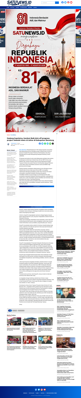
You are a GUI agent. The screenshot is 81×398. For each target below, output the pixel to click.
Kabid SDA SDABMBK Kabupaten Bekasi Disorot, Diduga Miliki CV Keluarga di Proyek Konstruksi (65, 259)
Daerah (17, 7)
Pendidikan (13, 135)
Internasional (23, 7)
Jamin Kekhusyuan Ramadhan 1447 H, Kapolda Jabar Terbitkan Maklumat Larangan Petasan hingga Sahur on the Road (65, 378)
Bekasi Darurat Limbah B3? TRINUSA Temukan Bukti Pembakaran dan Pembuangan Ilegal (66, 252)
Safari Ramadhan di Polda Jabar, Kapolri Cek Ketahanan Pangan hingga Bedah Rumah (64, 357)
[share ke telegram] (48, 144)
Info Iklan (31, 393)
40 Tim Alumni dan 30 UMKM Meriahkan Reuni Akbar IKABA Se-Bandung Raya (65, 301)
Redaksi (25, 393)
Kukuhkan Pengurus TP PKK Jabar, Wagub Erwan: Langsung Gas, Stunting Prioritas (65, 315)
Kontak (42, 393)
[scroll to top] (77, 396)
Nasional (12, 7)
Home (8, 7)
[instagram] (68, 3)
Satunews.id (13, 143)
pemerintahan (21, 310)
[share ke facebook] (40, 144)
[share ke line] (50, 144)
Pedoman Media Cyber (52, 393)
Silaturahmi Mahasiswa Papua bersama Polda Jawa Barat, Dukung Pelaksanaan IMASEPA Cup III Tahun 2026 (65, 364)
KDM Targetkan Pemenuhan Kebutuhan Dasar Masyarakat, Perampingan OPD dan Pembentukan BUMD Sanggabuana (65, 308)
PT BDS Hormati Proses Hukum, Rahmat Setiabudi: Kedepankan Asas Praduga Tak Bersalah (64, 265)
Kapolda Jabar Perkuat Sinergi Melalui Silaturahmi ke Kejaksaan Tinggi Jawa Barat (65, 350)
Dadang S (15, 310)
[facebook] (62, 3)
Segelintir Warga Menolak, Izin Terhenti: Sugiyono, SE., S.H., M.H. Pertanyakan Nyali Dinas (65, 279)
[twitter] (65, 3)
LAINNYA (35, 7)
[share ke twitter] (42, 144)
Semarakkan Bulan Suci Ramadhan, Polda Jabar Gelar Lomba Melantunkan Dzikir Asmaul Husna (65, 371)
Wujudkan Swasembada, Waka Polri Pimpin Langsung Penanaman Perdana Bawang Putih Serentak (65, 328)
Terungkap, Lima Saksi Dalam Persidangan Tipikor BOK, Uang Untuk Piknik (64, 272)
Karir (37, 393)
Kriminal (30, 7)
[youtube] (71, 3)
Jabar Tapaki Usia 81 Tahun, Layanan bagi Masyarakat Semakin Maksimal (65, 322)
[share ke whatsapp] (45, 144)
